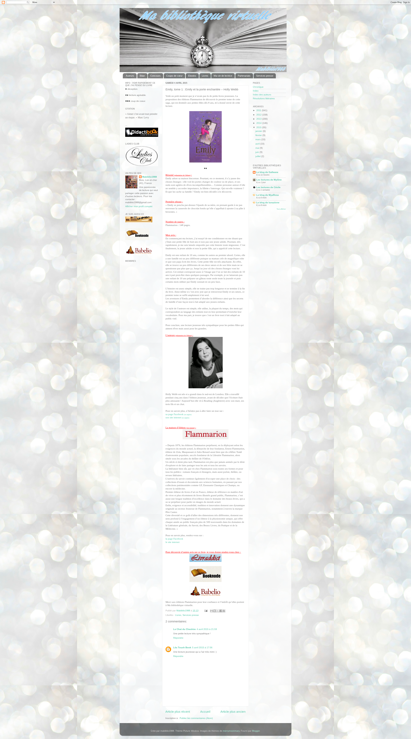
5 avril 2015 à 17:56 (202, 647)
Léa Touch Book (182, 647)
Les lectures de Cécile (268, 187)
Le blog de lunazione (267, 202)
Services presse (264, 75)
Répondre (178, 638)
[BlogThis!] (214, 610)
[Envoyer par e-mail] (211, 610)
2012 (259, 115)
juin (257, 152)
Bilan (142, 75)
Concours (155, 75)
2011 (259, 110)
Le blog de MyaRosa (267, 195)
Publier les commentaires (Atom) (196, 718)
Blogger (256, 731)
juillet (258, 156)
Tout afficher (281, 209)
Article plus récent (177, 711)
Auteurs (130, 75)
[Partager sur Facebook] (220, 610)
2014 (259, 123)
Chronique (258, 87)
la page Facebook (174, 538)
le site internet (172, 542)
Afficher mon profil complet (138, 206)
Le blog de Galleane (267, 172)
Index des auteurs (262, 94)
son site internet (177, 417)
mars (258, 139)
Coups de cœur (174, 75)
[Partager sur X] (217, 610)
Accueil (205, 711)
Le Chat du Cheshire (184, 629)
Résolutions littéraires (264, 98)
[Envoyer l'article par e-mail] (205, 610)
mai (257, 148)
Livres (205, 75)
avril (257, 144)
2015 (259, 127)
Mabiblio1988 (149, 177)
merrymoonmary (231, 731)
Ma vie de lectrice (223, 75)
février (258, 135)
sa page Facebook (179, 414)
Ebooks (192, 75)
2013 (259, 119)
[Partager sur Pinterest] (223, 610)
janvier (259, 131)
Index (255, 91)
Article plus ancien (233, 711)
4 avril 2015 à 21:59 (207, 629)
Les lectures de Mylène (269, 180)
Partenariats (244, 75)
